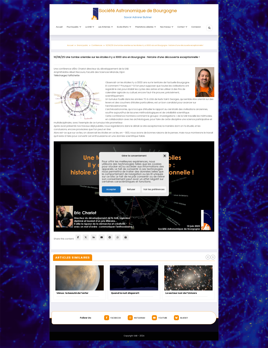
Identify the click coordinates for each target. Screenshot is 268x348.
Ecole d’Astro (123, 27)
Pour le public (73, 27)
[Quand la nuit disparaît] (134, 277)
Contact (181, 27)
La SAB (88, 27)
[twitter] (86, 237)
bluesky (184, 317)
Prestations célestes (144, 27)
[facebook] (78, 237)
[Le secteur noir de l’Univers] (188, 277)
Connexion (196, 27)
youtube (162, 317)
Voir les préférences (154, 189)
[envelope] (102, 237)
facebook (116, 317)
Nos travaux (165, 27)
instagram (139, 317)
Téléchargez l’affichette (67, 75)
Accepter (111, 189)
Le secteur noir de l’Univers (181, 293)
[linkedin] (93, 237)
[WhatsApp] (117, 237)
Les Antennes (104, 27)
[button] (164, 155)
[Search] (209, 28)
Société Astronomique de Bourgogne (138, 10)
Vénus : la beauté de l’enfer (72, 293)
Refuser (131, 189)
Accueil (59, 27)
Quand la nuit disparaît (125, 293)
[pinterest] (110, 237)
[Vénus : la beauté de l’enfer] (79, 277)
